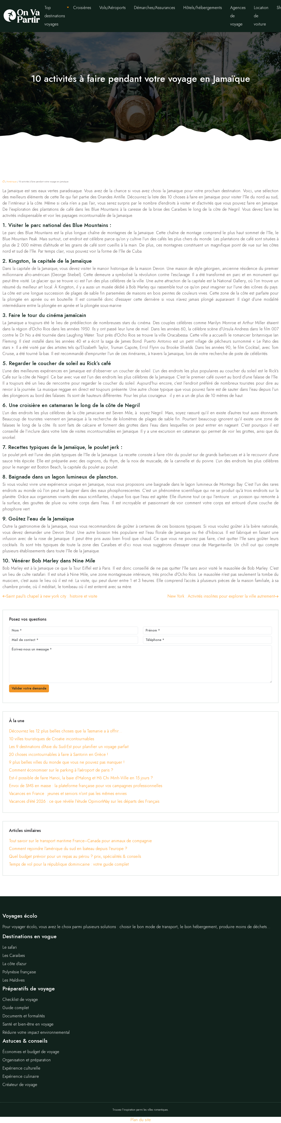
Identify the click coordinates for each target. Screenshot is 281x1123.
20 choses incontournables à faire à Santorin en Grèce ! (58, 755)
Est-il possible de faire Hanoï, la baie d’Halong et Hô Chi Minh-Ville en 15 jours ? (81, 778)
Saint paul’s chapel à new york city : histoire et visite (51, 596)
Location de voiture (261, 16)
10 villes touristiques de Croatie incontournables (51, 739)
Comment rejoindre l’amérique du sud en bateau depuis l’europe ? (68, 849)
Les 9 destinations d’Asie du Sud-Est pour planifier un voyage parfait (69, 747)
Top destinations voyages (54, 16)
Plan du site (140, 1120)
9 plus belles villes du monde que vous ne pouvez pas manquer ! (66, 762)
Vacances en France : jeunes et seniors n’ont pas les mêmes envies (68, 794)
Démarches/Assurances (154, 8)
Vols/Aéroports (112, 8)
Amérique (12, 181)
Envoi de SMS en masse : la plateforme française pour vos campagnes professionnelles (85, 786)
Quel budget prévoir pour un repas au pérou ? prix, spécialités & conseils (75, 856)
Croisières (82, 8)
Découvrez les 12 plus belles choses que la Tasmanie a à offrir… (65, 731)
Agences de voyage (238, 16)
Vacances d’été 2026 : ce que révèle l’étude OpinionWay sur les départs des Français (84, 801)
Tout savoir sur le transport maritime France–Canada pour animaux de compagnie (80, 841)
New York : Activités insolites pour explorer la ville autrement (221, 596)
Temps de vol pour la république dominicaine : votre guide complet (69, 864)
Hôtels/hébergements (202, 8)
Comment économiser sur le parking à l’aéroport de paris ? (61, 770)
